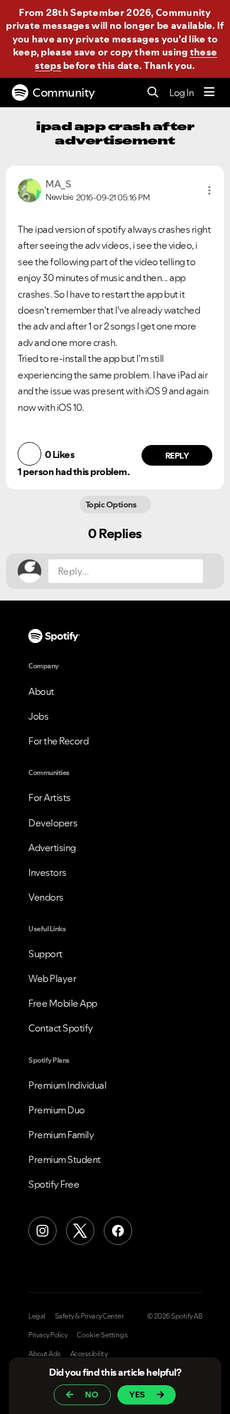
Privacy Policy (47, 1335)
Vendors (46, 897)
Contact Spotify (60, 1027)
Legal (36, 1316)
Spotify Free (53, 1184)
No (91, 1394)
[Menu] (209, 92)
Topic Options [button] (111, 504)
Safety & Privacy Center (89, 1316)
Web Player (52, 978)
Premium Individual (67, 1085)
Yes (137, 1394)
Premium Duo (56, 1109)
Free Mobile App (62, 1003)
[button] (209, 190)
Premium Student (64, 1159)
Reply (177, 456)
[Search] (153, 93)
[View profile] (29, 189)
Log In (181, 92)
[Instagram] (42, 1231)
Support (45, 953)
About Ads (44, 1354)
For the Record (58, 740)
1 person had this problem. (73, 471)
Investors (47, 872)
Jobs (38, 716)
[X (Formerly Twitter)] (80, 1231)
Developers (52, 822)
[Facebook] (118, 1231)
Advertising (52, 847)
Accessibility (89, 1354)
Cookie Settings (102, 1335)
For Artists (49, 797)
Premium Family (61, 1134)
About (41, 691)
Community (63, 92)
